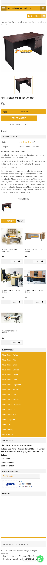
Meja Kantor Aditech (10, 355)
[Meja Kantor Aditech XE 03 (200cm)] (35, 237)
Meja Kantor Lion (9, 394)
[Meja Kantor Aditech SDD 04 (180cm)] (12, 318)
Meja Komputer (8, 419)
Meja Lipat (6, 424)
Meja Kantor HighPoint (11, 384)
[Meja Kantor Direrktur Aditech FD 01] (12, 237)
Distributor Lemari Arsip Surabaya (27, 559)
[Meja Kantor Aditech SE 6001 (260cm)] (35, 277)
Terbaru (20, 221)
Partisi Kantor (7, 434)
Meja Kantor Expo (9, 379)
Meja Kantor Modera (10, 399)
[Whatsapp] (40, 558)
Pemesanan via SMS (19, 124)
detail (15, 261)
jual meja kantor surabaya (31, 171)
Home (3, 22)
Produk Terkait (8, 221)
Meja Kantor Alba (9, 360)
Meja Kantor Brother (10, 365)
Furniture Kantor (10, 556)
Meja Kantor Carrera (10, 370)
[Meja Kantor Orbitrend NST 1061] (6, 208)
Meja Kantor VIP (9, 414)
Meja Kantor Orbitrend (16, 22)
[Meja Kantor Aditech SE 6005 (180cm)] (12, 277)
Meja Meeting (7, 429)
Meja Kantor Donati (10, 374)
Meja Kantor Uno (9, 409)
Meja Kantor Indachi (10, 389)
